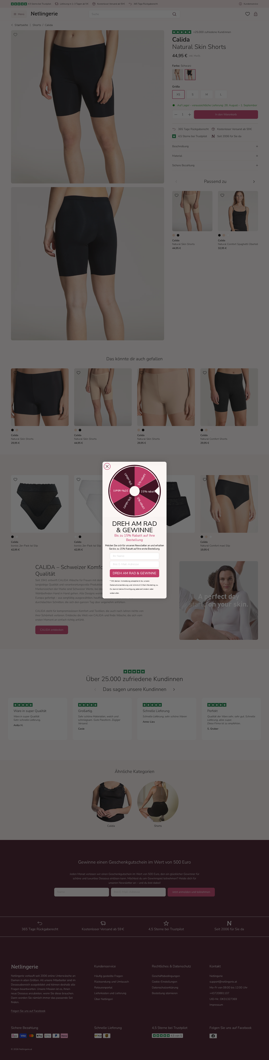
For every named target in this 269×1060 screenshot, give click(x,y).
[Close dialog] (107, 466)
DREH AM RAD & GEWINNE (134, 573)
